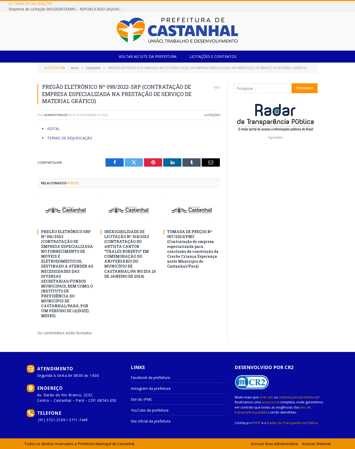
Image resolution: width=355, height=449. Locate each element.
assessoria (270, 402)
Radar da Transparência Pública (292, 422)
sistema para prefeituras (298, 397)
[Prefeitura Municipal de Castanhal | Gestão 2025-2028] (177, 31)
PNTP (256, 422)
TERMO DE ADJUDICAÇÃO (69, 137)
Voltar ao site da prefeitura (147, 56)
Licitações (212, 115)
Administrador (56, 115)
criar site (266, 397)
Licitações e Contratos (212, 56)
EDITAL (53, 128)
